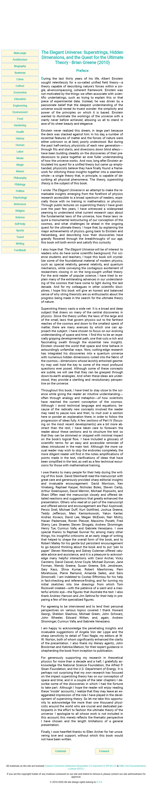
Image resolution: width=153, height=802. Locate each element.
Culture (20, 85)
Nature (20, 171)
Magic (20, 164)
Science (20, 217)
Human (20, 145)
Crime (20, 79)
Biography (20, 66)
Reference (20, 204)
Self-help (20, 223)
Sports (20, 230)
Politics (20, 191)
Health (20, 131)
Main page (20, 53)
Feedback (20, 250)
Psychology (20, 197)
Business (20, 72)
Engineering (20, 105)
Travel (20, 237)
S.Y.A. (99, 782)
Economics (20, 92)
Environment (20, 112)
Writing (20, 243)
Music (20, 158)
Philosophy (20, 177)
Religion (20, 210)
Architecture (20, 59)
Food (20, 118)
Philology (20, 184)
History (20, 138)
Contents (60, 751)
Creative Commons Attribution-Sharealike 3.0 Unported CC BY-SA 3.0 (81, 766)
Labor (20, 151)
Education (20, 99)
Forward (104, 751)
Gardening (20, 125)
